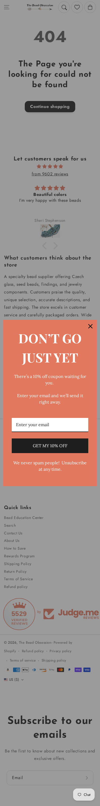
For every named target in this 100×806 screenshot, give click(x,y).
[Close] (90, 326)
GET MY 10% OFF (50, 445)
